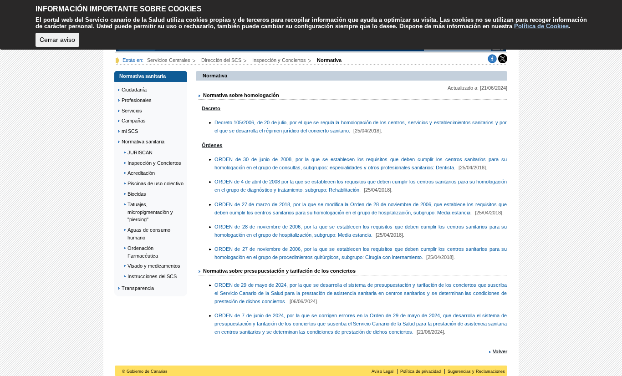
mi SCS (130, 131)
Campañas (134, 120)
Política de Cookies (541, 26)
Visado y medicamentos (153, 266)
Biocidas (136, 194)
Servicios (132, 110)
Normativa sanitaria (143, 141)
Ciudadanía (134, 89)
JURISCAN (140, 152)
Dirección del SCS (222, 60)
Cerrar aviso (57, 39)
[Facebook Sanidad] (492, 58)
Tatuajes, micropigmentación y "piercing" (150, 212)
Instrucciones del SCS (152, 276)
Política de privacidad (420, 371)
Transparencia (138, 288)
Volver (500, 351)
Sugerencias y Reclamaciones (476, 371)
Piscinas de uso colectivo (155, 183)
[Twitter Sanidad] (502, 58)
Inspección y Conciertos (279, 60)
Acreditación (141, 173)
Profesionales (137, 100)
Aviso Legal (382, 371)
